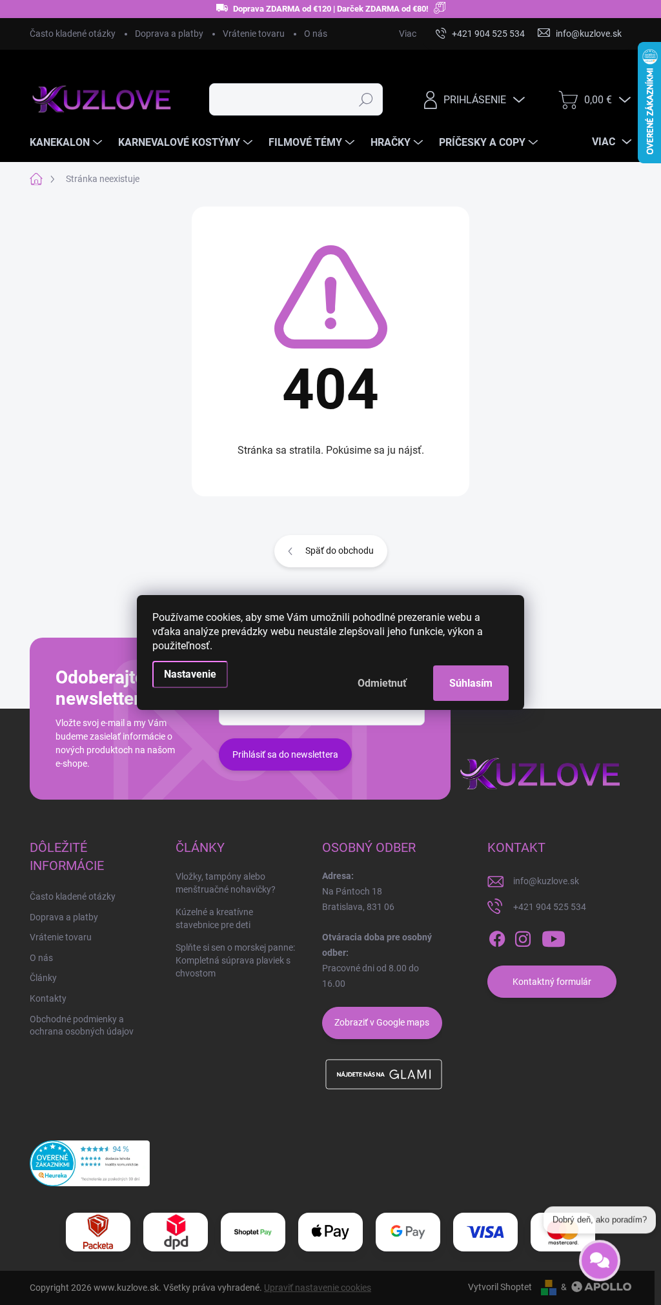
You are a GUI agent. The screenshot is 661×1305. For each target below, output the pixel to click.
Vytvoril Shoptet (500, 1287)
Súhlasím (471, 683)
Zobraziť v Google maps (381, 1022)
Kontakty (48, 998)
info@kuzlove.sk (546, 881)
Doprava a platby (169, 33)
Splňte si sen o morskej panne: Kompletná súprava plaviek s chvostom (235, 960)
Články (43, 978)
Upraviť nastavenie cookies (317, 1287)
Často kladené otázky (73, 33)
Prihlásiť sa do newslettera (285, 754)
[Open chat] (599, 1254)
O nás (315, 33)
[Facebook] (497, 939)
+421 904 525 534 (549, 907)
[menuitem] (67, 142)
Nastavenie (190, 674)
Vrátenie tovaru (254, 33)
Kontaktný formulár (552, 981)
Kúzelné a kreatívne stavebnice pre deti (214, 918)
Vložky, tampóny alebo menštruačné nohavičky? (226, 883)
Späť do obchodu (339, 550)
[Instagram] (523, 939)
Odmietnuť (382, 683)
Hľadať (366, 99)
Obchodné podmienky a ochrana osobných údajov (82, 1025)
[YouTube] (553, 939)
